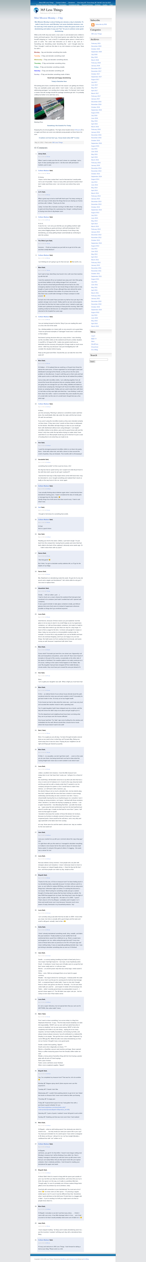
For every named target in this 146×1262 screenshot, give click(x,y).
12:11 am (48, 913)
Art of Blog (94, 349)
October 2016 (95, 107)
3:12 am (48, 1016)
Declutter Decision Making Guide (46, 5)
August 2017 (95, 79)
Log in (93, 336)
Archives (97, 5)
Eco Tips (101, 7)
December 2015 (96, 135)
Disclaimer (71, 2)
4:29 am (48, 878)
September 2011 (96, 276)
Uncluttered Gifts (74, 5)
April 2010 (94, 323)
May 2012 (94, 254)
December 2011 (96, 268)
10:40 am (48, 835)
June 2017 (94, 85)
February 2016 (96, 129)
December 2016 (96, 101)
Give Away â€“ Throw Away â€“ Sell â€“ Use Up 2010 (94, 2)
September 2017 (96, 77)
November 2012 (96, 237)
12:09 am (48, 1002)
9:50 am (48, 363)
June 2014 (94, 185)
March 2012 (95, 260)
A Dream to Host (73, 1259)
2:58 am (48, 733)
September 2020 (96, 51)
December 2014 (96, 168)
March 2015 (95, 160)
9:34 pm (48, 574)
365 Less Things (51, 9)
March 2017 (95, 93)
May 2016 (94, 121)
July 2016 (94, 115)
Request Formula (87, 5)
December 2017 (96, 68)
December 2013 (96, 201)
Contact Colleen (61, 2)
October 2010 (95, 307)
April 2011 (94, 290)
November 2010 (96, 304)
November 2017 (96, 71)
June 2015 (94, 151)
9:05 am (48, 319)
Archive (108, 7)
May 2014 (94, 187)
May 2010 (94, 321)
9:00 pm (48, 617)
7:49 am (48, 173)
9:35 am (48, 929)
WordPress (94, 344)
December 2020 (96, 46)
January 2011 (95, 298)
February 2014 (96, 196)
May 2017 (94, 88)
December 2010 (96, 301)
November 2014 (96, 171)
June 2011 (94, 284)
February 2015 (96, 162)
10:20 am (48, 406)
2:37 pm (48, 556)
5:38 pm (48, 522)
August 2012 (95, 246)
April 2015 (94, 157)
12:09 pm (48, 1172)
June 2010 (94, 318)
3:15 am (48, 156)
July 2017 (94, 82)
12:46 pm (48, 537)
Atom (93, 341)
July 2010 (94, 315)
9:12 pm (48, 690)
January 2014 (95, 199)
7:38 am (48, 270)
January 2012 (95, 265)
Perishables (62, 5)
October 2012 (95, 240)
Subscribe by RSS (101, 24)
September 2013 (96, 210)
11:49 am (48, 1125)
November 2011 (96, 271)
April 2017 (94, 90)
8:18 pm (48, 649)
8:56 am (48, 1243)
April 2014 (94, 190)
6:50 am (48, 194)
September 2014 (96, 176)
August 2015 (95, 146)
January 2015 (95, 165)
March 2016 (95, 126)
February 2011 (96, 295)
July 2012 (94, 248)
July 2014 (94, 182)
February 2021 (96, 43)
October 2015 (95, 140)
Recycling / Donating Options (76, 7)
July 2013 (94, 215)
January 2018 (95, 65)
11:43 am (48, 1073)
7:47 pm (48, 591)
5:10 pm (48, 510)
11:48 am (48, 462)
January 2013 (95, 232)
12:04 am (48, 858)
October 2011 (95, 273)
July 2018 (94, 54)
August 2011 (95, 279)
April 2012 (94, 257)
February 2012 (96, 262)
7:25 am (48, 752)
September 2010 (96, 309)
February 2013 (96, 229)
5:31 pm (48, 1146)
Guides (105, 5)
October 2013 (95, 207)
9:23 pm (48, 769)
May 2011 (94, 287)
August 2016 (95, 112)
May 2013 (94, 221)
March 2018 (95, 60)
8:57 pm (48, 675)
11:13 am (48, 955)
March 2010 (95, 326)
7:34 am (48, 243)
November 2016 (96, 104)
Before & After (91, 7)
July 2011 (94, 282)
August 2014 (95, 179)
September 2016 (96, 110)
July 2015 (94, 149)
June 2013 (94, 218)
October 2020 (95, 49)
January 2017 (95, 99)
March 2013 (95, 226)
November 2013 (96, 204)
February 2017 (96, 96)
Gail (39, 507)
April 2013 (94, 223)
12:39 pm (48, 488)
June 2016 (94, 118)
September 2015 (96, 143)
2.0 (93, 338)
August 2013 (95, 212)
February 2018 (96, 63)
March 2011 (95, 293)
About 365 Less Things (46, 2)
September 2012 (96, 243)
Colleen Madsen (43, 170)
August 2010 (95, 312)
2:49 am (48, 1226)
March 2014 (95, 193)
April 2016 (94, 124)
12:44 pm (48, 445)
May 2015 (94, 154)
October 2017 (95, 74)
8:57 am (48, 219)
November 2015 (96, 138)
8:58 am (48, 258)
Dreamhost (94, 347)
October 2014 (95, 173)
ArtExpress (77, 130)
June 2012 (94, 251)
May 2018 (94, 57)
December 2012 (96, 234)
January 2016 (95, 132)
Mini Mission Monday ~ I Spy (48, 17)
